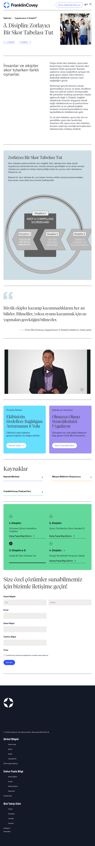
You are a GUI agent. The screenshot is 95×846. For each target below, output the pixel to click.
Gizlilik (10, 754)
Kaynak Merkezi (11, 476)
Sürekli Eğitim (12, 777)
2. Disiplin (10, 42)
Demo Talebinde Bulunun (69, 5)
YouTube (11, 823)
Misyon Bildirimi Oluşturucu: (66, 476)
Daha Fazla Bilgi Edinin (64, 445)
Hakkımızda (12, 744)
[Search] (90, 3)
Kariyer (10, 781)
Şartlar (10, 749)
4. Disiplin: (55, 550)
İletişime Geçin (13, 786)
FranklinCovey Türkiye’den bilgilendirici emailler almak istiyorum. (27, 655)
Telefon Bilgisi (9, 637)
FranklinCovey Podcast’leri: (17, 491)
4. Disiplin (23, 42)
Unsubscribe (7, 796)
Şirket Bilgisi (8, 623)
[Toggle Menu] (86, 5)
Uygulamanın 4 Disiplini (26, 18)
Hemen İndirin (15, 445)
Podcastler (7, 831)
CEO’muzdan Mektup (10, 763)
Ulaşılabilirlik (12, 759)
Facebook (11, 814)
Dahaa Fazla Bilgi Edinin (61, 561)
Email (5, 610)
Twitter (10, 809)
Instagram (6, 828)
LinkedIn (11, 818)
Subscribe (11, 791)
